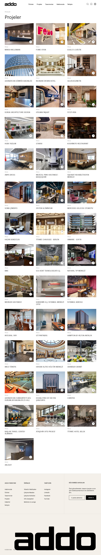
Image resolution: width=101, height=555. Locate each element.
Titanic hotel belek (76, 431)
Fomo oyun (41, 49)
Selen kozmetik (74, 81)
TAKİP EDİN (47, 483)
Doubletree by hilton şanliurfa (46, 399)
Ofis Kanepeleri (29, 499)
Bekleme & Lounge (30, 502)
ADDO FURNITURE (10, 483)
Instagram (47, 489)
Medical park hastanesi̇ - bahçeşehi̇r (47, 175)
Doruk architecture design (17, 112)
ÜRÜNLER (27, 483)
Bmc (6, 270)
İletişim (70, 4)
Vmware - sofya (74, 239)
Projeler (39, 4)
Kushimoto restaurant (77, 143)
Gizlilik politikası (17, 549)
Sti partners (41, 335)
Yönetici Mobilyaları (30, 489)
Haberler (7, 502)
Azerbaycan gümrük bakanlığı (18, 81)
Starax (39, 143)
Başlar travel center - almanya (15, 432)
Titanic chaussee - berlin (47, 239)
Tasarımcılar (49, 4)
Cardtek (71, 398)
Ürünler (31, 4)
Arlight (8, 465)
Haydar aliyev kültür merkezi (49, 366)
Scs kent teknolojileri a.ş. (48, 270)
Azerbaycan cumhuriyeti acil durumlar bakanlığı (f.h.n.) (18, 399)
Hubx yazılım (10, 143)
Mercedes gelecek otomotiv (80, 208)
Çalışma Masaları (29, 492)
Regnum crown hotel (46, 81)
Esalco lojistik (74, 49)
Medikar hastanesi (13, 302)
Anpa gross (10, 174)
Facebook (47, 495)
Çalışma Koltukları (29, 495)
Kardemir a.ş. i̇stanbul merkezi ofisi (50, 303)
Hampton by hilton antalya (79, 335)
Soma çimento (11, 208)
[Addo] (17, 4)
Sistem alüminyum (44, 208)
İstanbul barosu (75, 302)
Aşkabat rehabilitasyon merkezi (78, 175)
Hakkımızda (60, 4)
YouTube (47, 499)
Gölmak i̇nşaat (42, 112)
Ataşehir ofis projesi (45, 431)
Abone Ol (91, 497)
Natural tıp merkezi (76, 270)
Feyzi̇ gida (71, 112)
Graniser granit (74, 366)
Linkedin (47, 492)
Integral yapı (11, 335)
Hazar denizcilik (12, 239)
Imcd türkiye (10, 366)
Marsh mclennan (12, 49)
